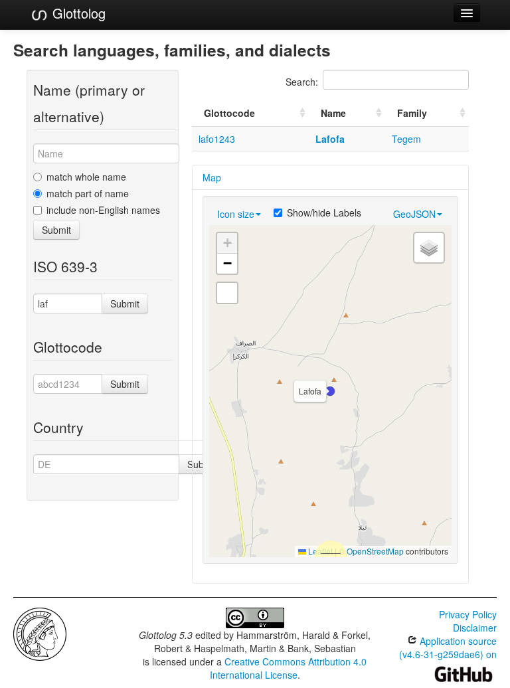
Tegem (406, 138)
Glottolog (77, 13)
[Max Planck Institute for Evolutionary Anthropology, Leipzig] (39, 633)
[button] (330, 391)
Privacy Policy (468, 614)
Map (212, 177)
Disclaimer (475, 627)
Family (412, 113)
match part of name (87, 193)
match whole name (86, 176)
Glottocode (229, 113)
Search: (302, 81)
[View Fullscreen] (227, 293)
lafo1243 (217, 138)
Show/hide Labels (324, 212)
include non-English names (103, 209)
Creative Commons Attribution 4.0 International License (288, 668)
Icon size (235, 213)
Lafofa (330, 138)
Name (333, 113)
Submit (56, 229)
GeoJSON (414, 213)
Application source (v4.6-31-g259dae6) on (448, 647)
